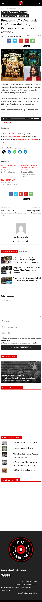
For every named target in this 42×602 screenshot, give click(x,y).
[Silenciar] (32, 119)
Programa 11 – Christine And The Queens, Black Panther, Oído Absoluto (26, 270)
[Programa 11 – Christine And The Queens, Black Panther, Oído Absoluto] (6, 270)
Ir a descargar (6, 122)
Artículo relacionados (9, 251)
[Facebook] (14, 241)
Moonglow (12, 134)
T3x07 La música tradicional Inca (24, 470)
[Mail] (23, 241)
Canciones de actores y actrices (25, 139)
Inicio (2, 8)
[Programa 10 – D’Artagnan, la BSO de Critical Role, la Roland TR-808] (6, 280)
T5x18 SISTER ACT (8, 180)
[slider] (37, 119)
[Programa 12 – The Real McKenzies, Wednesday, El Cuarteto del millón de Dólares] (6, 260)
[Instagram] (19, 241)
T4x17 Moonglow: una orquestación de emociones (31, 212)
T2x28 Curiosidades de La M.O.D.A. (25, 442)
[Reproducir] (4, 119)
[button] (39, 3)
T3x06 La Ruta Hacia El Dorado (23, 448)
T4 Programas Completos (15, 15)
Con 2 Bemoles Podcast (14, 12)
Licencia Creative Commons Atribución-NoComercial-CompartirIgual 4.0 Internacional (18, 587)
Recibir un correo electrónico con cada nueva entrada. (20, 343)
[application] (21, 119)
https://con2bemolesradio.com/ (28, 593)
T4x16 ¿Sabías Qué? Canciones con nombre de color (10, 213)
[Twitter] (28, 241)
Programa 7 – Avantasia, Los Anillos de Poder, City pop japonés (29, 167)
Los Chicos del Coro (16, 136)
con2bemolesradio (13, 36)
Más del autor (24, 251)
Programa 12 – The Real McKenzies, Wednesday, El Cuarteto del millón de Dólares (25, 259)
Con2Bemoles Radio (29, 582)
